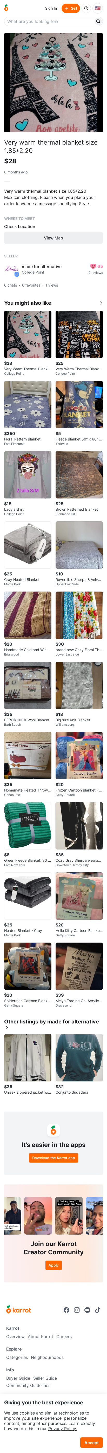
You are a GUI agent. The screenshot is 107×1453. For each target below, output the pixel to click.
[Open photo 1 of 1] (53, 82)
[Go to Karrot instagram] (77, 1310)
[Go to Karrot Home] (18, 1310)
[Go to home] (6, 8)
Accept (91, 1442)
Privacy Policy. (62, 1428)
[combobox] (49, 21)
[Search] (98, 21)
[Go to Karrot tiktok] (98, 1310)
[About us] (86, 8)
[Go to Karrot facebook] (66, 1310)
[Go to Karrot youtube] (87, 1310)
